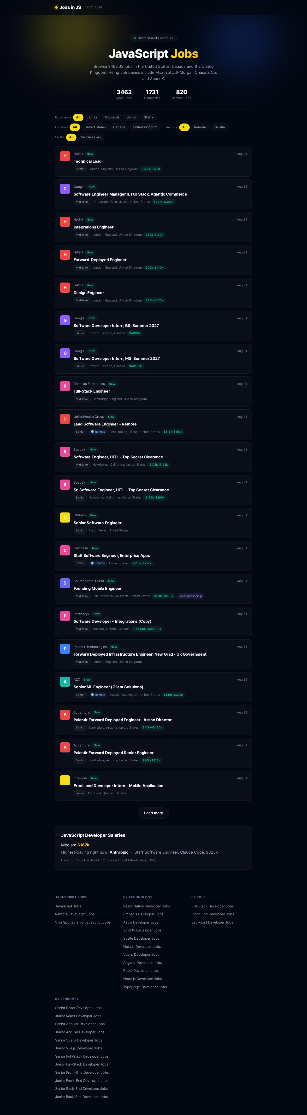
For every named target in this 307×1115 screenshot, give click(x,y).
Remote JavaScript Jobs (75, 914)
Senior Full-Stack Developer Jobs (82, 1056)
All (78, 117)
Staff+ (149, 117)
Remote (200, 127)
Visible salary (91, 137)
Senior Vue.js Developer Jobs (78, 1040)
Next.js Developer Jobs (142, 946)
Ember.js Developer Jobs (143, 914)
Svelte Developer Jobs (141, 938)
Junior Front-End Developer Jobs (82, 1080)
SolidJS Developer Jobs (142, 930)
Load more (153, 813)
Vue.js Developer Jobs (141, 954)
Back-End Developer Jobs (212, 922)
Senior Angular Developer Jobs (80, 1024)
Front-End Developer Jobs (212, 914)
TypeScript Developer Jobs (145, 987)
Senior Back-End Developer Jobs (81, 1088)
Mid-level (112, 117)
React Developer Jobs (141, 970)
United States (95, 127)
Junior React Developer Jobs (78, 1016)
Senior (131, 117)
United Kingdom (145, 127)
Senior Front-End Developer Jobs (82, 1072)
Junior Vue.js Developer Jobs (78, 1048)
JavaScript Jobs (68, 906)
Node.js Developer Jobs (142, 979)
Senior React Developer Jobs (78, 1008)
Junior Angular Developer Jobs (80, 1032)
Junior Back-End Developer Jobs (81, 1097)
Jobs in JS (70, 7)
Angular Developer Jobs (142, 963)
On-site (219, 127)
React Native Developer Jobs (146, 906)
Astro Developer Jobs (141, 922)
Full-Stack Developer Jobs (212, 906)
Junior (92, 117)
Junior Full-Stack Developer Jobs (81, 1064)
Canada (119, 127)
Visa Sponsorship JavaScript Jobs (83, 922)
